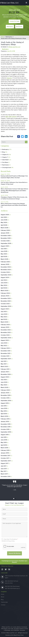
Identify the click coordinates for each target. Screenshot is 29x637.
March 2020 (4, 387)
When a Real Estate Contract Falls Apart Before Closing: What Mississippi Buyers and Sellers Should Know (14, 190)
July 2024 (4, 280)
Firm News (5, 162)
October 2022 (5, 335)
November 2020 (6, 374)
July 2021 (3, 361)
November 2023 (6, 301)
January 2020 (5, 392)
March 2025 (4, 259)
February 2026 (5, 230)
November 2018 (5, 426)
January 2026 (5, 233)
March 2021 (4, 366)
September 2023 (6, 306)
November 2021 (5, 353)
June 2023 (4, 314)
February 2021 (5, 369)
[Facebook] (18, 136)
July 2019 (3, 405)
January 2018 (5, 453)
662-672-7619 (9, 583)
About (2, 596)
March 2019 (4, 416)
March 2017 (4, 474)
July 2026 (4, 217)
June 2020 (4, 382)
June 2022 (4, 343)
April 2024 (4, 288)
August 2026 (5, 214)
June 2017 (4, 468)
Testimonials (4, 602)
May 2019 (4, 411)
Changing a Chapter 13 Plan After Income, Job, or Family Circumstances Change (14, 198)
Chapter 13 (5, 154)
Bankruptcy (10, 26)
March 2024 (4, 290)
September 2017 (6, 460)
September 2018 (6, 432)
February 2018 (5, 450)
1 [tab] (13, 498)
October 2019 (5, 398)
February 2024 (5, 293)
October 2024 (5, 272)
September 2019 (6, 400)
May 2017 (4, 471)
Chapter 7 (5, 157)
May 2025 (4, 254)
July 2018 (3, 437)
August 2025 (5, 246)
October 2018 (5, 429)
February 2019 (5, 419)
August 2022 (5, 340)
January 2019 (5, 421)
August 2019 (5, 403)
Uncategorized (6, 167)
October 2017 (5, 458)
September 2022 (6, 337)
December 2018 (5, 424)
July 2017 (3, 466)
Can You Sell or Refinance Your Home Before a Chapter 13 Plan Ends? (14, 183)
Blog (3, 152)
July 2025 (4, 248)
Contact (3, 604)
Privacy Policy (11, 541)
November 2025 (6, 238)
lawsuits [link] (9, 78)
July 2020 (4, 379)
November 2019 (5, 395)
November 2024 (6, 269)
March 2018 (4, 447)
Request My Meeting (14, 553)
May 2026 (4, 222)
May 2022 (4, 345)
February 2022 (5, 348)
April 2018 (4, 445)
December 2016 (5, 476)
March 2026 (4, 227)
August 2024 (5, 277)
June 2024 (4, 282)
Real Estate (19, 26)
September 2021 (6, 358)
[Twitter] (22, 136)
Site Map (13, 635)
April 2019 (4, 413)
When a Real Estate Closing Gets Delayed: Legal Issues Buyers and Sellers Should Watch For (14, 205)
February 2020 (5, 390)
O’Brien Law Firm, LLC (9, 2)
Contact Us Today (14, 21)
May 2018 (4, 442)
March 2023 (4, 322)
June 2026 (4, 220)
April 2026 (4, 225)
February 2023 (5, 324)
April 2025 (4, 256)
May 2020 (4, 385)
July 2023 (4, 311)
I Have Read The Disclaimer (10, 539)
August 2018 (5, 434)
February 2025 (5, 261)
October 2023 (5, 303)
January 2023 (5, 327)
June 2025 (4, 251)
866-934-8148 (9, 581)
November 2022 (6, 332)
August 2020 (5, 377)
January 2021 (5, 371)
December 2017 (5, 455)
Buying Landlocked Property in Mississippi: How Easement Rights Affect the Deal (14, 176)
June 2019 (4, 408)
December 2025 (6, 235)
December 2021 (5, 350)
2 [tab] (15, 498)
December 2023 (6, 298)
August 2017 (5, 463)
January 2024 (5, 295)
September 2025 (6, 243)
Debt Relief (5, 159)
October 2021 (5, 356)
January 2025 (5, 264)
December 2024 (6, 267)
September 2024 (6, 275)
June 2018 (4, 440)
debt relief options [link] (10, 116)
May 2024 (4, 285)
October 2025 (5, 240)
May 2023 (4, 316)
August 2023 (5, 309)
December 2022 (6, 330)
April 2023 (4, 319)
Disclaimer (4, 541)
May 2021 (4, 364)
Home (2, 36)
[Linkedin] (26, 136)
